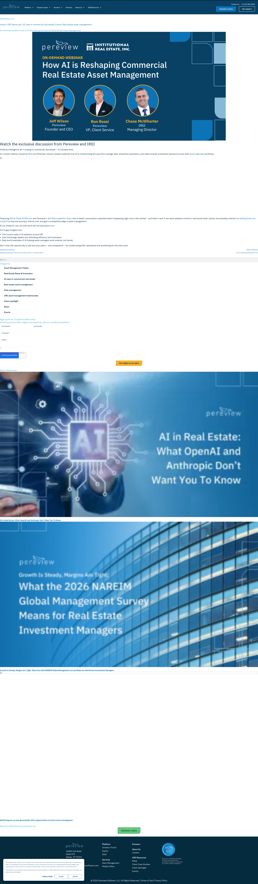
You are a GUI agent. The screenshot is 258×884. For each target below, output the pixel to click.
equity (192, 154)
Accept (61, 876)
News (6, 306)
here (52, 225)
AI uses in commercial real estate (38, 24)
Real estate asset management (77, 24)
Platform (28, 7)
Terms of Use (146, 880)
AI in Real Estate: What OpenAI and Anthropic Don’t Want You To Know (30, 520)
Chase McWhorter (24, 218)
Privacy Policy (160, 880)
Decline (75, 876)
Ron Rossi (66, 218)
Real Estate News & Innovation (18, 273)
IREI (30, 154)
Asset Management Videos (16, 268)
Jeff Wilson (52, 218)
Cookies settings (47, 876)
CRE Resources (93, 7)
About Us (78, 7)
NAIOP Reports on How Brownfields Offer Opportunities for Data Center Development (36, 820)
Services (57, 7)
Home (3, 24)
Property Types (42, 7)
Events (58, 24)
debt (202, 154)
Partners (69, 7)
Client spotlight (11, 301)
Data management (12, 290)
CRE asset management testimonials (21, 295)
